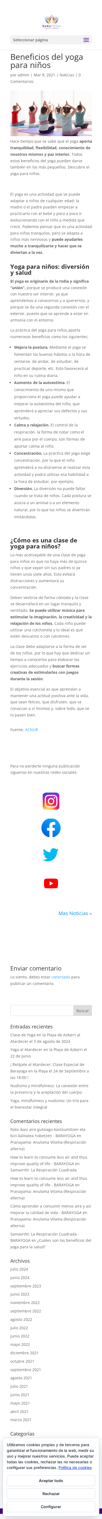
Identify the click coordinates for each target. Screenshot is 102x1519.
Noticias (67, 74)
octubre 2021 (22, 1361)
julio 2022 (19, 1327)
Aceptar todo (51, 1480)
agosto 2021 (21, 1377)
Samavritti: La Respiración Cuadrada (43, 1169)
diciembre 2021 (24, 1352)
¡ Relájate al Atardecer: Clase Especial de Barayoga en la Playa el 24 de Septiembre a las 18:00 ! (49, 1071)
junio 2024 (19, 1277)
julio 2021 (19, 1386)
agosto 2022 (21, 1319)
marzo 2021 (21, 1419)
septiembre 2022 (25, 1311)
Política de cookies (75, 1467)
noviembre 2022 (25, 1302)
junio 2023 (19, 1294)
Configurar (51, 1506)
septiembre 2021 (25, 1369)
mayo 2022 (20, 1344)
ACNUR (31, 729)
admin (23, 74)
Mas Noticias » (75, 913)
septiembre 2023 (25, 1286)
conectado (60, 977)
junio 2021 (19, 1394)
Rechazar (51, 1493)
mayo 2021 (20, 1403)
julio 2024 (19, 1269)
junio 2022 (19, 1336)
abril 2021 (19, 1411)
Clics (54, 827)
